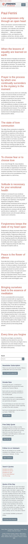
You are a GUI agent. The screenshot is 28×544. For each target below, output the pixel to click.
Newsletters (16, 529)
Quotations (10, 529)
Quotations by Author (7, 469)
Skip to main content (5, 1)
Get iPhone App (6, 476)
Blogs (25, 529)
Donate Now (7, 415)
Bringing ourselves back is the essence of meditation (13, 290)
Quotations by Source (7, 470)
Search (3, 355)
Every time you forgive (13, 334)
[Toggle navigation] (23, 4)
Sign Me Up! (7, 439)
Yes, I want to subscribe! (10, 373)
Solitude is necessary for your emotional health (13, 187)
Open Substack (8, 457)
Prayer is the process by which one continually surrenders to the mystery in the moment (13, 83)
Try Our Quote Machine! (8, 474)
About (6, 529)
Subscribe (14, 530)
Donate (9, 530)
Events (21, 529)
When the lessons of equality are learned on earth (14, 51)
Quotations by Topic (7, 472)
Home (2, 529)
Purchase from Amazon (10, 519)
